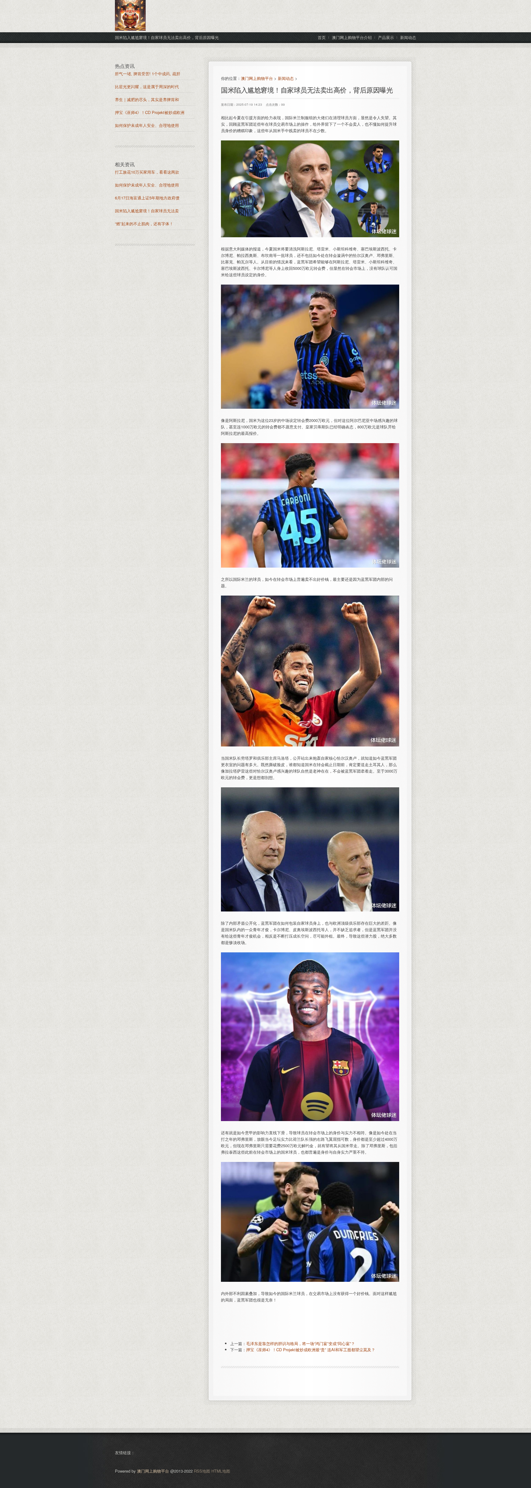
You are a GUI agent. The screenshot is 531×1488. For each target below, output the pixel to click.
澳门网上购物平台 (257, 78)
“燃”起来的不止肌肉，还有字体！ (144, 223)
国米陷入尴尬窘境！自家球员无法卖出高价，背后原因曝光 (307, 89)
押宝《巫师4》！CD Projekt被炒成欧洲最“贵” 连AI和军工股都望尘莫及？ (310, 1349)
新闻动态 (286, 78)
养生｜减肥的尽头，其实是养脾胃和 (147, 99)
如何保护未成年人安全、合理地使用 (147, 125)
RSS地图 (202, 1471)
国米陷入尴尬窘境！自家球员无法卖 (147, 211)
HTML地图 (220, 1471)
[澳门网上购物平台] (130, 29)
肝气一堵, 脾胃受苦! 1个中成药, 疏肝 (147, 74)
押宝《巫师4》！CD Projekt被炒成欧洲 (149, 112)
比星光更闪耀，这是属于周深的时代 (147, 86)
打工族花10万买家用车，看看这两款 (147, 172)
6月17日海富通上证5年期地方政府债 (147, 198)
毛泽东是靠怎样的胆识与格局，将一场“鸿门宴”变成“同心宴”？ (300, 1343)
